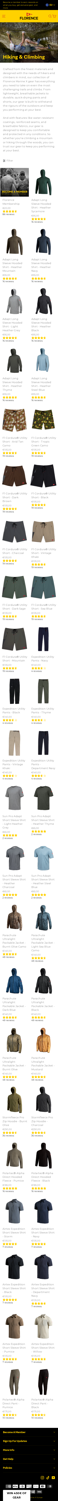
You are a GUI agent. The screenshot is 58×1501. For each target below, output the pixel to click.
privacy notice (42, 771)
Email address (34, 753)
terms (49, 771)
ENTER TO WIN (42, 762)
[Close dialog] (55, 735)
